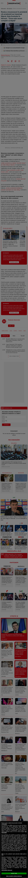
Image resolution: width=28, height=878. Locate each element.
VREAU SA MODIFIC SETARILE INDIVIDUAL (14, 876)
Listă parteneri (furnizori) (6, 870)
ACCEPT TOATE (14, 873)
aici (12, 844)
